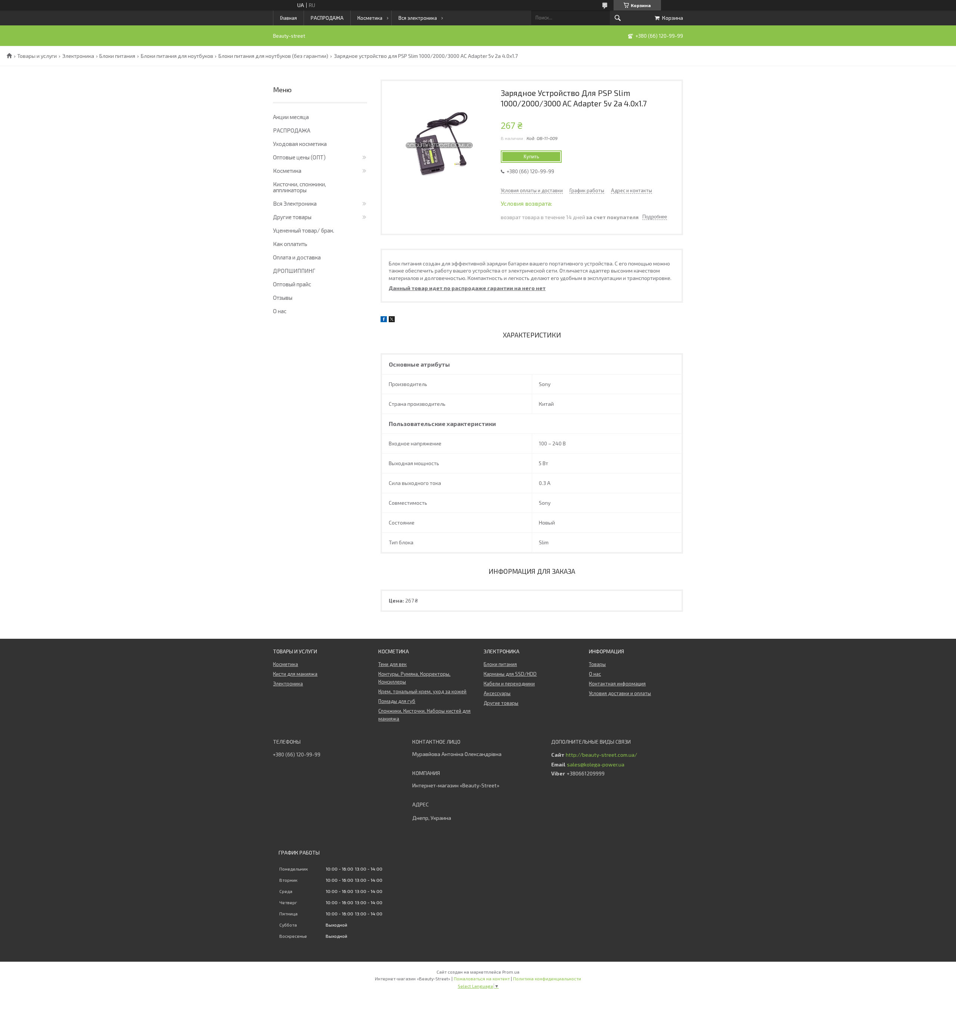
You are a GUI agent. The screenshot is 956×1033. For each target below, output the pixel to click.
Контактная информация (617, 684)
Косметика (369, 18)
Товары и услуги (37, 56)
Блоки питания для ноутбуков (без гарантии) (273, 56)
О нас (279, 311)
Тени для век (392, 664)
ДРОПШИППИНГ (294, 270)
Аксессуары (497, 693)
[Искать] (618, 17)
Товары (597, 664)
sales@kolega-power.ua (595, 764)
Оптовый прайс (292, 284)
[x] (392, 320)
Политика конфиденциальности (547, 978)
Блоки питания (117, 56)
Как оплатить (290, 243)
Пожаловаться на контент (482, 978)
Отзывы (282, 297)
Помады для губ (396, 701)
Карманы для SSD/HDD (510, 674)
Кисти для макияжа (295, 674)
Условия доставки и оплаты (620, 693)
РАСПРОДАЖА (327, 18)
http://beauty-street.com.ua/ (601, 754)
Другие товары (292, 217)
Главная (288, 18)
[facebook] (384, 320)
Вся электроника (417, 18)
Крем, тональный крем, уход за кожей (422, 691)
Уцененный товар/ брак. (303, 230)
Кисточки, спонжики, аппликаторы (299, 187)
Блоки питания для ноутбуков (177, 56)
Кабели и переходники (509, 684)
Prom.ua (510, 971)
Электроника (78, 56)
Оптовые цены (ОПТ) (299, 157)
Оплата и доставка (297, 257)
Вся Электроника (295, 203)
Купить (531, 156)
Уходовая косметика (300, 143)
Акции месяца (291, 116)
